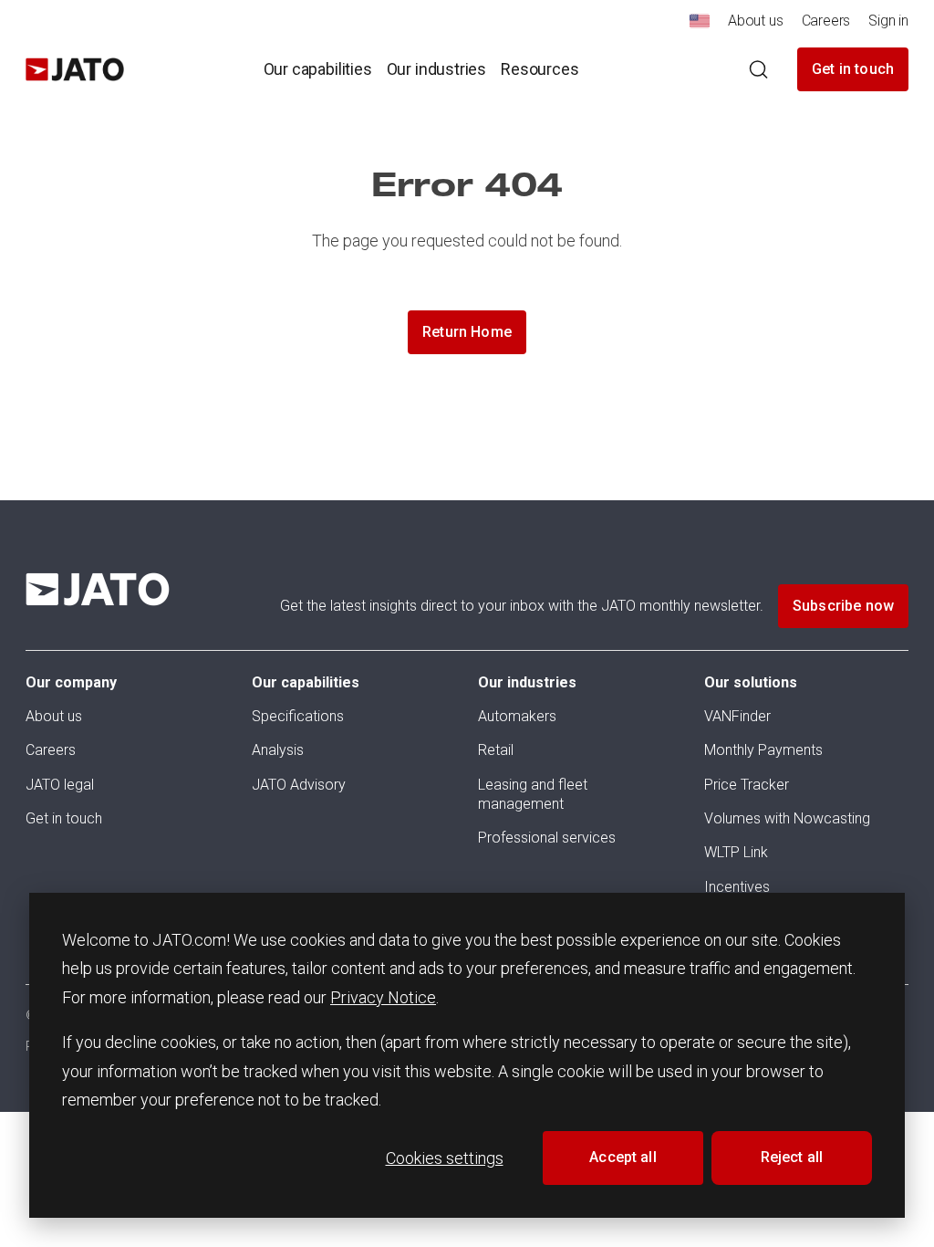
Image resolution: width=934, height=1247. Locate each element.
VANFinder (737, 716)
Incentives (737, 887)
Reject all (792, 1157)
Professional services (547, 837)
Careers (51, 750)
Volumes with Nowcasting (787, 818)
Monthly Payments (763, 750)
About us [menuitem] (756, 20)
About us (54, 716)
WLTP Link (736, 852)
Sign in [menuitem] (888, 20)
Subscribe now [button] (843, 605)
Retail (496, 750)
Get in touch (853, 69)
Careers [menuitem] (826, 20)
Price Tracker (746, 784)
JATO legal (60, 784)
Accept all (623, 1157)
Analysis (278, 750)
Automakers (517, 716)
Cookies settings (444, 1158)
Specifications (298, 716)
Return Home (467, 332)
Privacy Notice (383, 997)
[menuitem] (700, 26)
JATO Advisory (299, 784)
